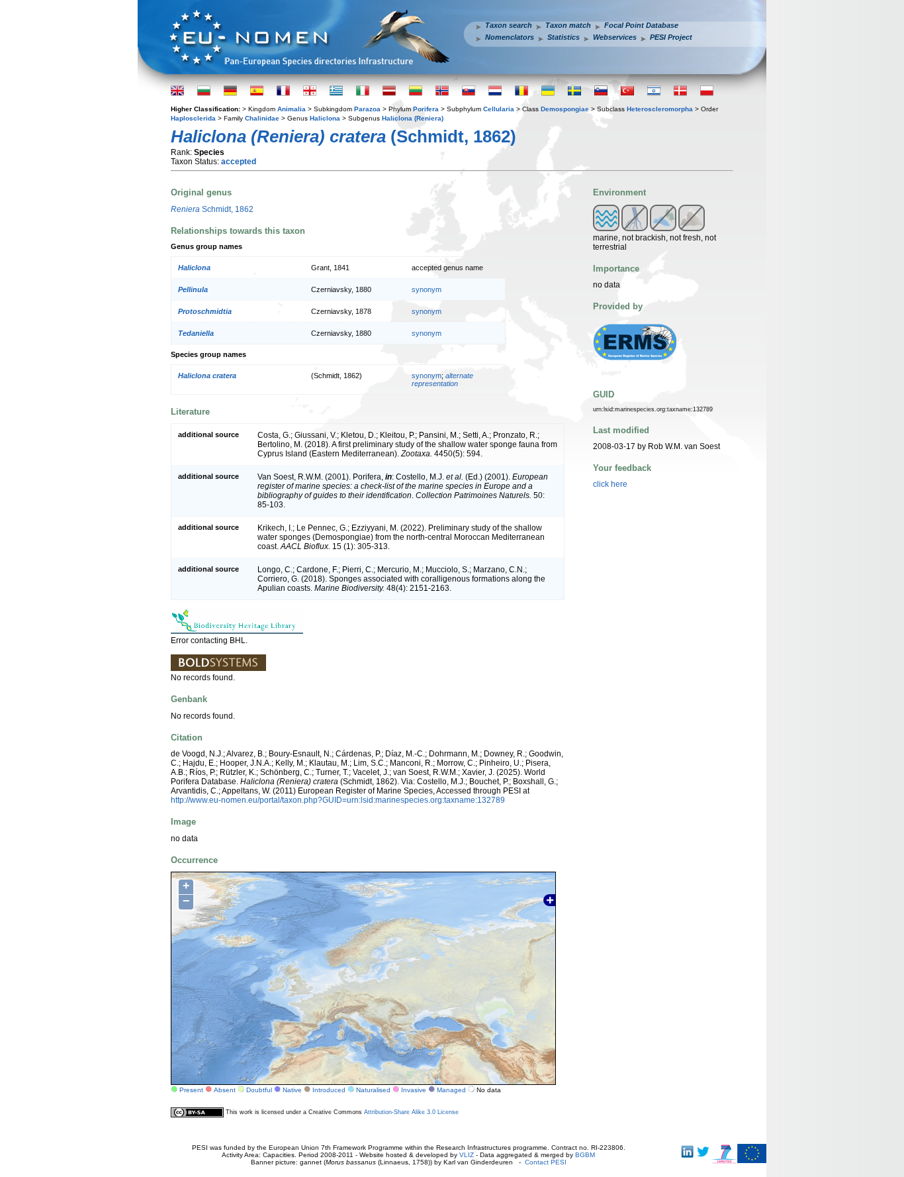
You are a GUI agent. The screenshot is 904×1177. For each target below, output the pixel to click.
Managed (451, 1090)
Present (191, 1090)
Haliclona (325, 118)
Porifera (426, 109)
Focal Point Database (641, 25)
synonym (426, 289)
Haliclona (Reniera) (412, 118)
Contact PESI (545, 1162)
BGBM (585, 1154)
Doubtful (259, 1090)
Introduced (328, 1090)
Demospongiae (565, 109)
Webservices (615, 37)
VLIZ (466, 1154)
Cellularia (498, 109)
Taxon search (508, 25)
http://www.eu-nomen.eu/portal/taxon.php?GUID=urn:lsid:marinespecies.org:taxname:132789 (338, 800)
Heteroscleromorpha (660, 109)
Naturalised (373, 1090)
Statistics (563, 37)
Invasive (413, 1090)
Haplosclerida (193, 118)
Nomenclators (509, 37)
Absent (225, 1090)
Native (292, 1090)
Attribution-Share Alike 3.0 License (411, 1112)
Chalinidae (262, 118)
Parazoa (367, 109)
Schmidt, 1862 (212, 209)
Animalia (291, 109)
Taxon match (568, 25)
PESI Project (671, 37)
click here (610, 484)
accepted (238, 161)
